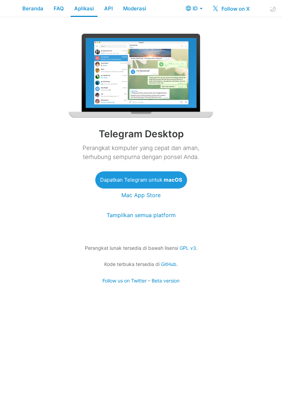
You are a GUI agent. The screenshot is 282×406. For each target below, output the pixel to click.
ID (196, 8)
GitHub (168, 264)
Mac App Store (141, 195)
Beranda (32, 8)
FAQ (59, 8)
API (108, 8)
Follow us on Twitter (124, 281)
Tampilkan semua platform (141, 215)
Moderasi (134, 8)
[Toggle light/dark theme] (272, 9)
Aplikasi (84, 8)
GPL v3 (188, 248)
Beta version (166, 281)
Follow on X (235, 9)
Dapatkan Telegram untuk (141, 180)
